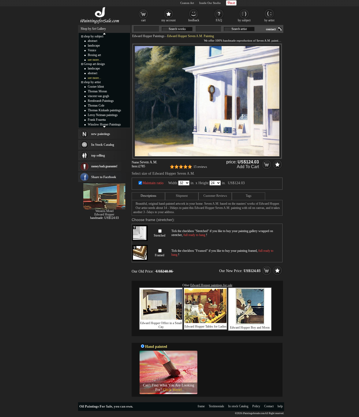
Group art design (94, 64)
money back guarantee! (104, 166)
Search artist (239, 29)
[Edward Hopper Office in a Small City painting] (161, 318)
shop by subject (93, 36)
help (280, 406)
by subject (244, 20)
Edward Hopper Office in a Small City (161, 325)
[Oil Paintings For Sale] (100, 24)
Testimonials (216, 406)
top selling (98, 155)
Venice (92, 50)
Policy (256, 406)
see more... (94, 60)
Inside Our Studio (210, 2)
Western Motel (104, 211)
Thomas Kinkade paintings (104, 110)
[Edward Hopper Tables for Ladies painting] (205, 322)
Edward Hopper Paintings (148, 36)
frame (201, 406)
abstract (92, 41)
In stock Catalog (238, 406)
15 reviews (200, 167)
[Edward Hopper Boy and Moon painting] (249, 324)
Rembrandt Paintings (101, 101)
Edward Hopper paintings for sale (211, 285)
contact (271, 29)
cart (143, 20)
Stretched (159, 235)
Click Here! (172, 390)
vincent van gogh (98, 96)
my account (168, 20)
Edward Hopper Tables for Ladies (205, 326)
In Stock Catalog (102, 145)
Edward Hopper (104, 214)
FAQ (219, 20)
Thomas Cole (96, 105)
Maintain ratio (152, 183)
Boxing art (94, 55)
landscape (94, 45)
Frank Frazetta (97, 120)
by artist (269, 20)
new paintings (100, 134)
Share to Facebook (103, 177)
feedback (193, 20)
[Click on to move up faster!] (104, 33)
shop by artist (92, 82)
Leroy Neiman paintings (103, 115)
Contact (269, 406)
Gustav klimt (96, 86)
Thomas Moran (97, 91)
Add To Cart (248, 166)
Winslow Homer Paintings (104, 124)
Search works (177, 29)
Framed (159, 255)
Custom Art (187, 2)
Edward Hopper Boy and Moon (250, 327)
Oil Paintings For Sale (95, 406)
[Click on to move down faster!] (104, 126)
